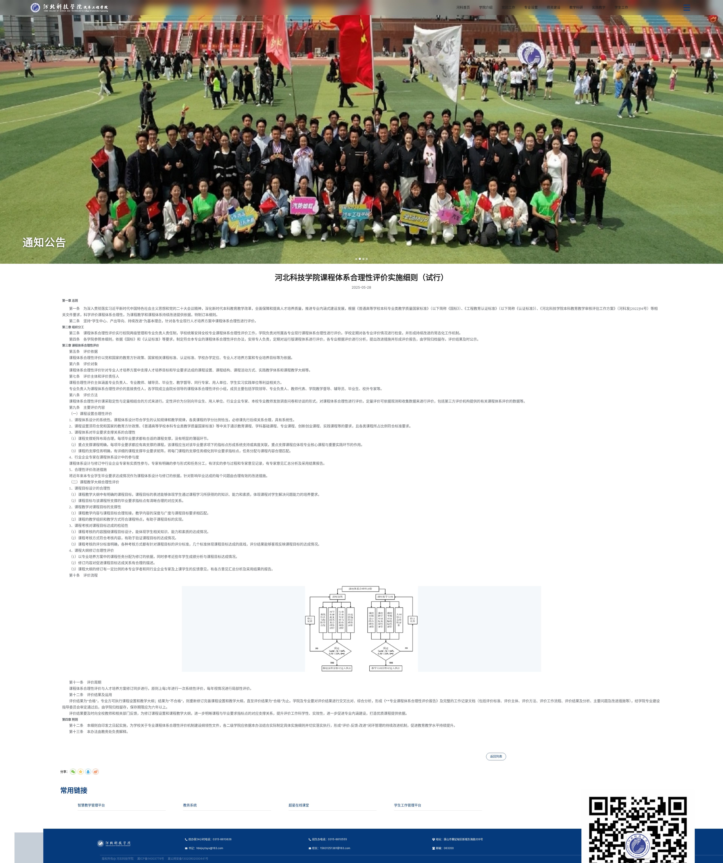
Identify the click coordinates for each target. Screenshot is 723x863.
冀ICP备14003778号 (150, 858)
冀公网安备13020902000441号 (188, 858)
